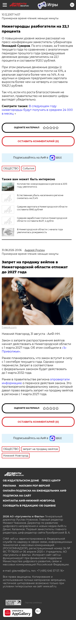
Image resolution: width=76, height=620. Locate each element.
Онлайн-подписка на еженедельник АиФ (34, 490)
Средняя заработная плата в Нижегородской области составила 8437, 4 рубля (42, 219)
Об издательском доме (21, 480)
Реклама (9, 485)
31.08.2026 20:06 (12, 250)
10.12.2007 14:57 (11, 14)
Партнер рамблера (33, 602)
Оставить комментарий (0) (38, 141)
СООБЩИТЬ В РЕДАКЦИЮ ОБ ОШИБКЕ (29, 505)
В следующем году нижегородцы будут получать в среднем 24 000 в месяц (37, 109)
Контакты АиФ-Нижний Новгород (29, 500)
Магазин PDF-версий (34, 485)
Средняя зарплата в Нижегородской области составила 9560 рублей (42, 208)
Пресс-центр (51, 480)
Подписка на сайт (17, 495)
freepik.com (9, 327)
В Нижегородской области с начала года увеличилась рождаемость (40, 231)
